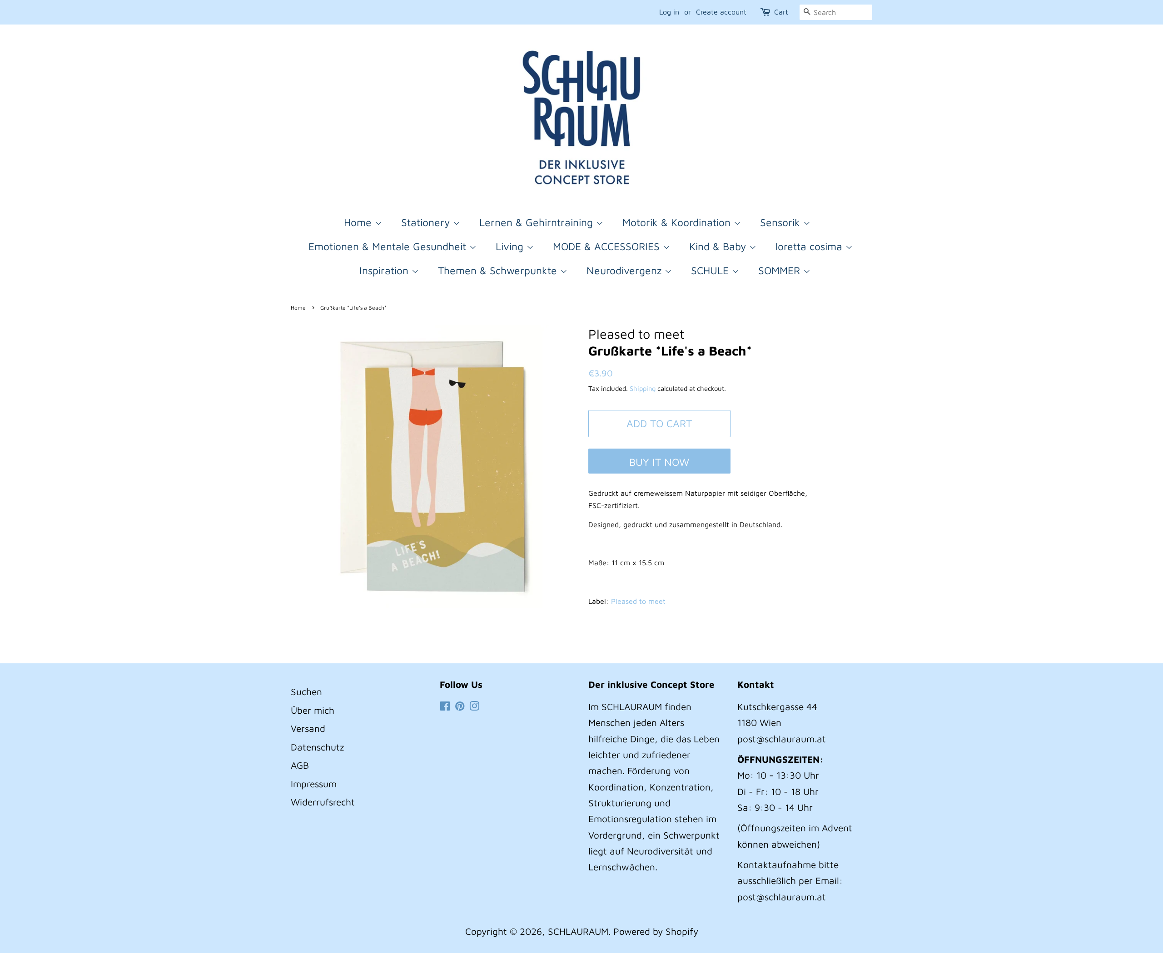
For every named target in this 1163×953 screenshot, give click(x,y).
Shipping (643, 388)
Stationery (427, 222)
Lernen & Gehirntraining (537, 222)
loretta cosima (810, 246)
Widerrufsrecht (323, 801)
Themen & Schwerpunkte (499, 270)
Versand (308, 728)
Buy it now (659, 462)
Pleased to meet (638, 601)
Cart (781, 12)
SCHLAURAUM (578, 931)
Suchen (306, 691)
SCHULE (711, 270)
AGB (300, 765)
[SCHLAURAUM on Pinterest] (460, 706)
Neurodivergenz (625, 270)
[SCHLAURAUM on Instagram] (474, 706)
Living (511, 246)
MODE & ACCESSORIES (608, 246)
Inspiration (385, 270)
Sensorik (781, 222)
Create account (721, 12)
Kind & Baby (719, 246)
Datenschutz (317, 746)
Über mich (312, 710)
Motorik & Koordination (678, 222)
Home (359, 222)
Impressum (314, 783)
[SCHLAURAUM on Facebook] (445, 706)
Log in (669, 12)
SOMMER (780, 270)
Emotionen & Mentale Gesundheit (388, 246)
